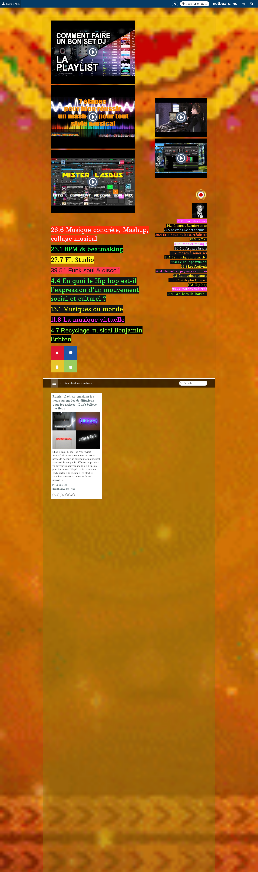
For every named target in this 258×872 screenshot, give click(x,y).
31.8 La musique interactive (185, 257)
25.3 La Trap (198, 239)
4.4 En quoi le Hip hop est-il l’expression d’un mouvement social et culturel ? (95, 289)
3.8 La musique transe (190, 276)
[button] (251, 3)
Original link (61, 484)
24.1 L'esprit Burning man (186, 226)
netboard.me (225, 3)
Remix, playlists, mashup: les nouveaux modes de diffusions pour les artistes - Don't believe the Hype (74, 402)
